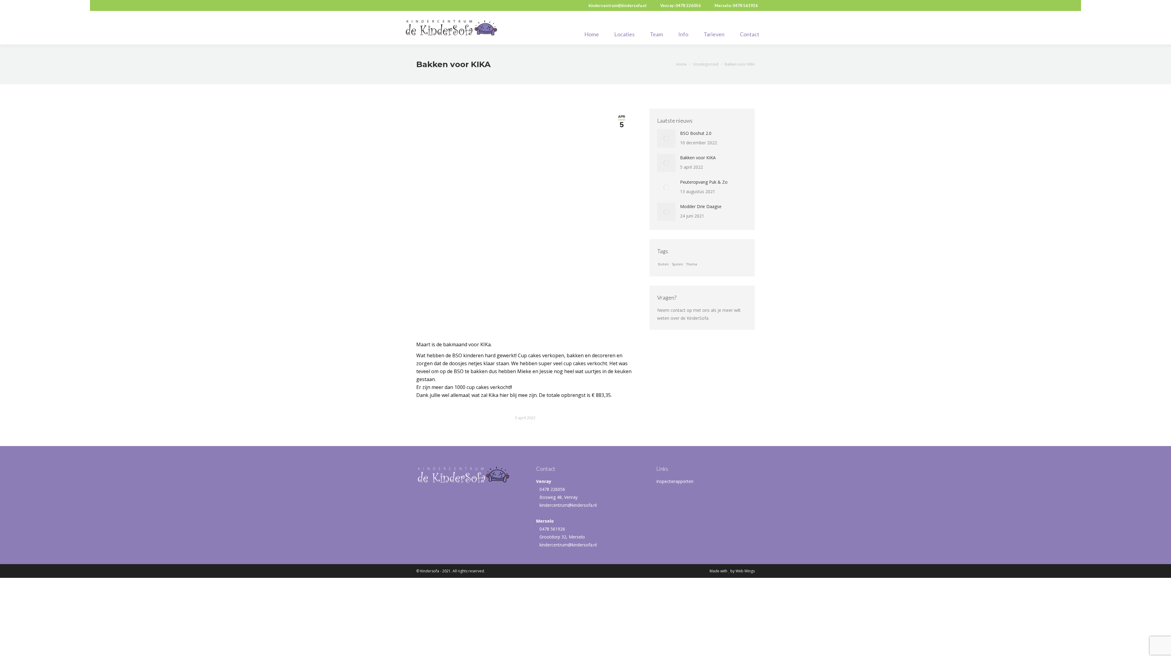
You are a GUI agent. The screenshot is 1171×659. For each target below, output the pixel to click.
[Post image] (666, 138)
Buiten (663, 264)
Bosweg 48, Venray (558, 497)
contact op (681, 310)
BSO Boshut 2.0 (695, 133)
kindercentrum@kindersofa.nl (617, 5)
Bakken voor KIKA (698, 157)
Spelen (677, 264)
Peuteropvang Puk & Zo (704, 182)
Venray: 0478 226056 (680, 5)
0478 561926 (552, 529)
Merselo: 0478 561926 (736, 5)
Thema (691, 264)
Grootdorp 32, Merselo (562, 537)
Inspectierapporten (674, 481)
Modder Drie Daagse (701, 206)
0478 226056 (552, 489)
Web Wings (745, 571)
